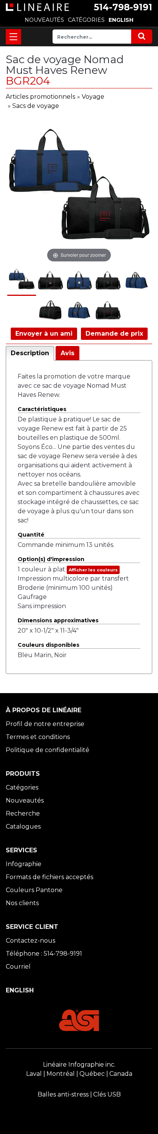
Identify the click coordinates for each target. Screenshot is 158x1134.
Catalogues (23, 826)
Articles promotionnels (40, 96)
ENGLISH (121, 19)
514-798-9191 (123, 7)
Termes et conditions (38, 737)
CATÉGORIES (86, 19)
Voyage (93, 96)
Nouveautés (25, 800)
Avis (67, 353)
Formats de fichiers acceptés (49, 877)
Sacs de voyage (35, 105)
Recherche (23, 813)
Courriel (18, 966)
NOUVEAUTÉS (44, 19)
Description (30, 353)
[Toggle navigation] (13, 36)
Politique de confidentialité (47, 750)
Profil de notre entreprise (45, 724)
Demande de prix (114, 333)
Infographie (23, 864)
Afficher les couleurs (93, 570)
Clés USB (107, 1094)
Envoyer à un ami (43, 333)
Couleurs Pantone (34, 890)
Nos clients (22, 903)
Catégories (22, 787)
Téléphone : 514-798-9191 (44, 953)
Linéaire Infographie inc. (79, 1064)
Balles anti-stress (63, 1094)
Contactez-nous (30, 940)
